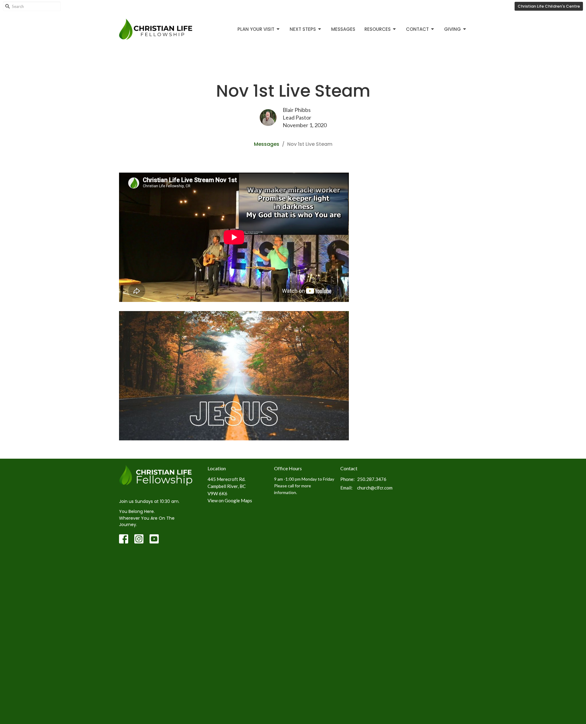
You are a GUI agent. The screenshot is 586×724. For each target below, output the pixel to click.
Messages (343, 29)
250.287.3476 (371, 479)
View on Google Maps (230, 500)
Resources (377, 29)
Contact (417, 29)
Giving (452, 29)
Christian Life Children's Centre (549, 6)
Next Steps (303, 29)
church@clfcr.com (374, 487)
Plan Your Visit (255, 29)
